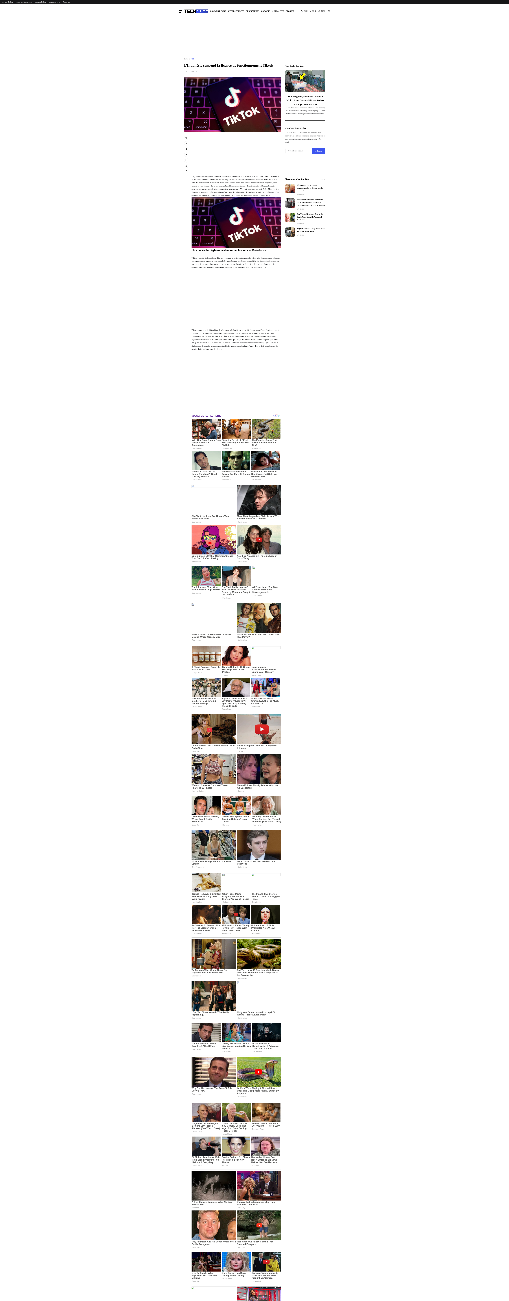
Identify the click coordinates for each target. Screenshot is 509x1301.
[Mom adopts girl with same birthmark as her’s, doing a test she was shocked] (290, 188)
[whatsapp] (186, 166)
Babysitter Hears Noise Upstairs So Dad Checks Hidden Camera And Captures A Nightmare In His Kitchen (311, 202)
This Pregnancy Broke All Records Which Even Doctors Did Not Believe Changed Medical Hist (305, 100)
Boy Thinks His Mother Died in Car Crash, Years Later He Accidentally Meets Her (310, 217)
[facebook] (186, 138)
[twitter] (186, 143)
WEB (192, 59)
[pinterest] (186, 149)
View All (323, 179)
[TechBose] (194, 11)
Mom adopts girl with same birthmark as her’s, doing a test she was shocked (310, 188)
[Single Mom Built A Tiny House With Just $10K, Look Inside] (290, 232)
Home (186, 59)
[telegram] (186, 155)
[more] (186, 170)
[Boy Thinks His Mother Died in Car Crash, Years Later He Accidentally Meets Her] (290, 217)
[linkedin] (186, 160)
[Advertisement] (254, 38)
